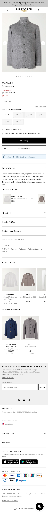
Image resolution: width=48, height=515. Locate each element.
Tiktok (29, 400)
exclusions (16, 374)
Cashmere (22, 249)
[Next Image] (43, 43)
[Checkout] (44, 10)
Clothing (14, 249)
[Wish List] (8, 10)
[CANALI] (24, 42)
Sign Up (42, 387)
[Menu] (3, 10)
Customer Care (32, 412)
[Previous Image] (5, 43)
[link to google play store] (29, 461)
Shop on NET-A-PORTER (10, 500)
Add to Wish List (24, 148)
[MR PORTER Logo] (11, 489)
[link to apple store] (10, 461)
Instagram (19, 400)
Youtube (24, 400)
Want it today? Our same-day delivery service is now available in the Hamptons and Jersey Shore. (24, 4)
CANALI (7, 83)
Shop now (33, 5)
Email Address (7, 383)
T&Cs (8, 374)
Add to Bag (24, 140)
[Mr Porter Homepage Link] (24, 10)
